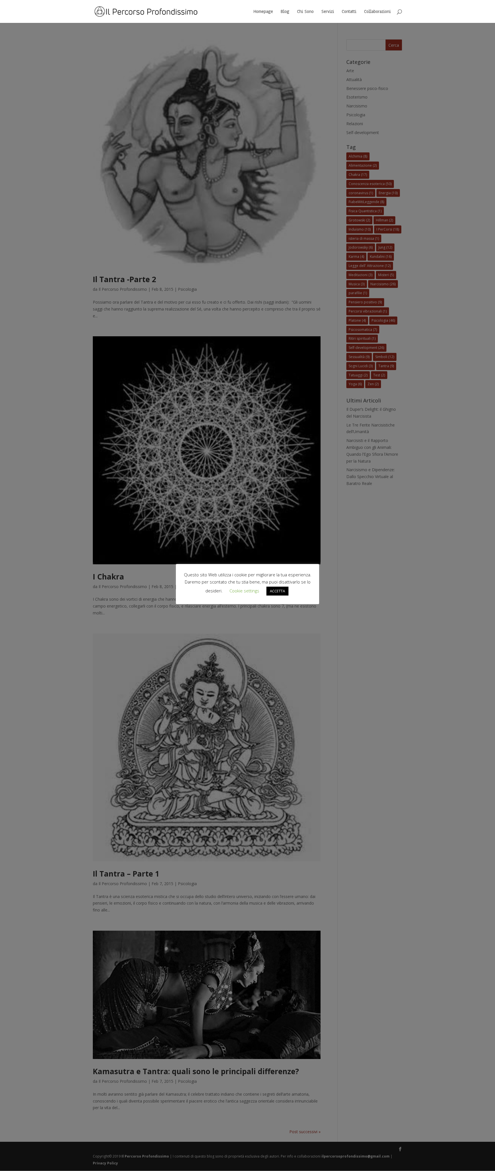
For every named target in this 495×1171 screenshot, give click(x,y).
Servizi (327, 11)
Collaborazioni (377, 11)
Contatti (349, 11)
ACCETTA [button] (277, 591)
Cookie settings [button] (244, 591)
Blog (285, 11)
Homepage (263, 11)
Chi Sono (305, 11)
